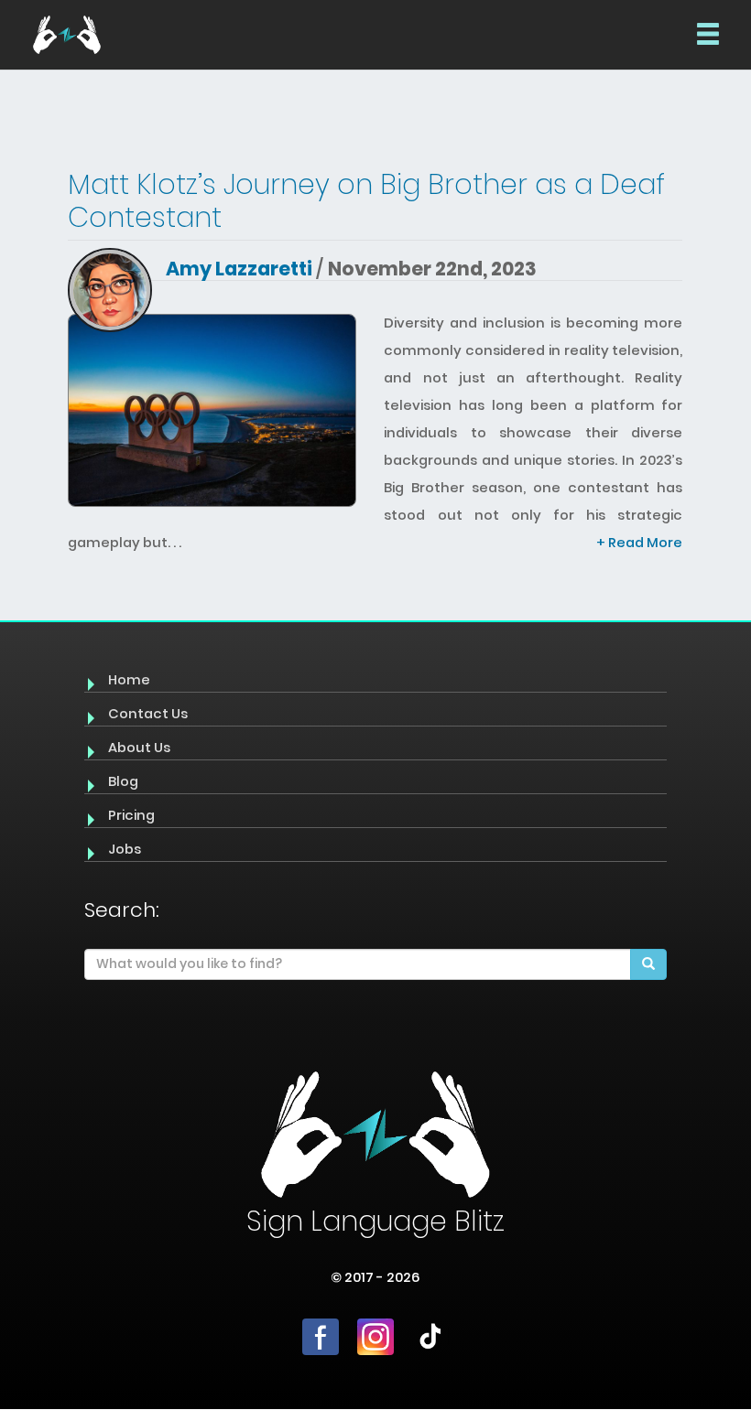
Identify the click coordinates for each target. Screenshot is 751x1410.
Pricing (131, 815)
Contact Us (148, 714)
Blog (123, 781)
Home (129, 680)
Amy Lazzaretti (239, 268)
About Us (139, 747)
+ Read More (639, 542)
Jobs (124, 849)
